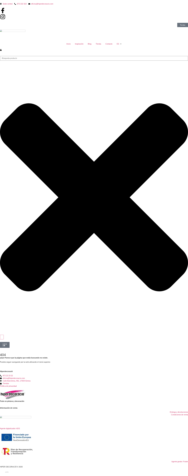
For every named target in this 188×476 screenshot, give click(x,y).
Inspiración (79, 44)
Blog (89, 44)
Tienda (98, 44)
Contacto (108, 44)
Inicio (68, 44)
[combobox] (94, 58)
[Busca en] (2, 337)
